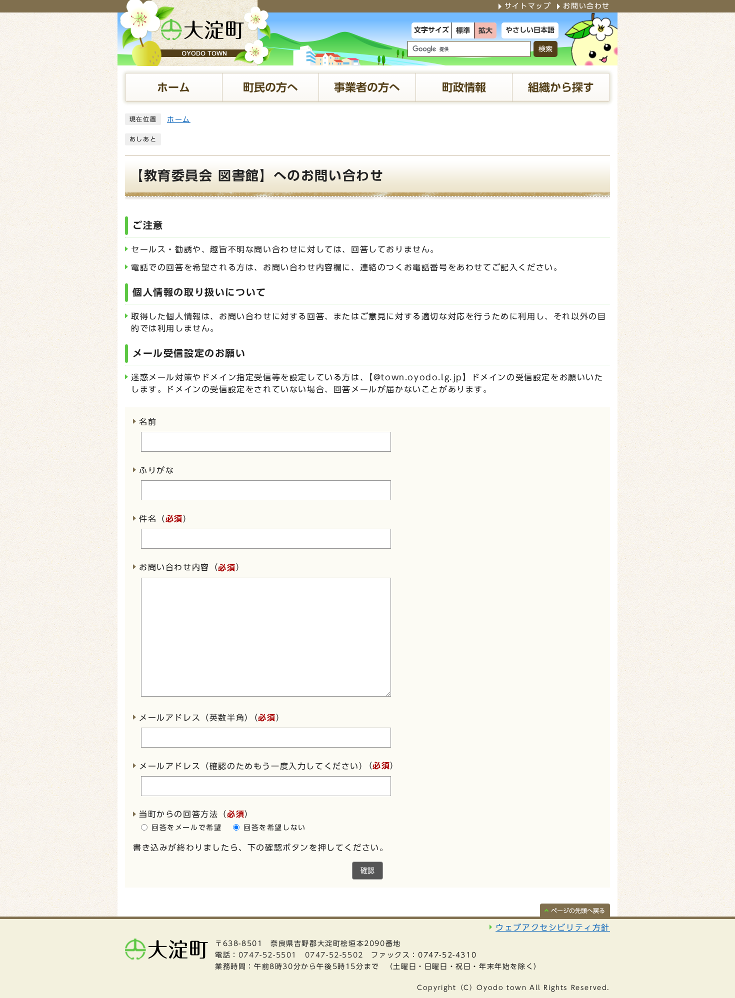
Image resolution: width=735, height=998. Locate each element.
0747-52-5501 (267, 955)
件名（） (165, 519)
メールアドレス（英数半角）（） (211, 718)
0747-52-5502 (334, 955)
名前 (147, 422)
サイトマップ (528, 5)
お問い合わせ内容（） (191, 568)
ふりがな (156, 470)
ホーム (178, 119)
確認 (367, 870)
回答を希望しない (275, 828)
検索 (545, 48)
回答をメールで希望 (187, 828)
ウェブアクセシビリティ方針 (553, 928)
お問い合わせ (586, 5)
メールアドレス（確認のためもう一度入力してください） (253, 766)
